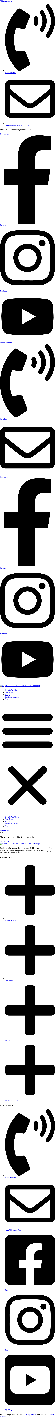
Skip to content (6, 1)
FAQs (7, 694)
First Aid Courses (12, 697)
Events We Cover (12, 690)
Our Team (9, 692)
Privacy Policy (30, 1414)
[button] (27, 758)
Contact (8, 699)
